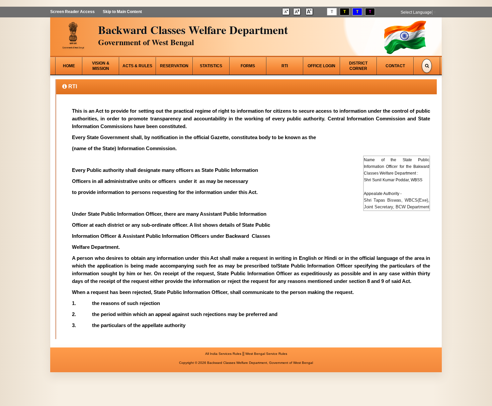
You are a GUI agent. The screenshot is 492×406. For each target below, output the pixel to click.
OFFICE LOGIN (321, 66)
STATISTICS (211, 66)
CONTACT (395, 66)
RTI (284, 66)
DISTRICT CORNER (358, 66)
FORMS (248, 66)
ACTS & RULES (137, 66)
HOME (69, 66)
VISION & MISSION (100, 66)
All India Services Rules (223, 354)
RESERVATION (174, 66)
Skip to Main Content (122, 11)
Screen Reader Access (72, 11)
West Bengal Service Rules (266, 354)
